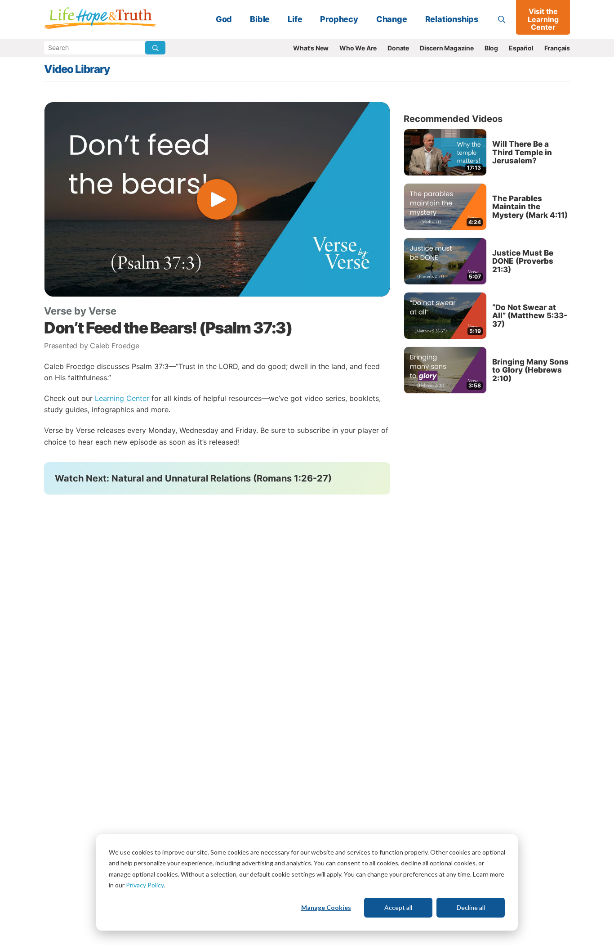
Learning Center (122, 398)
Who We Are (358, 48)
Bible (260, 19)
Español (521, 48)
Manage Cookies (326, 907)
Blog (491, 48)
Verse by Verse (80, 311)
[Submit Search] (155, 47)
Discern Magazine (447, 48)
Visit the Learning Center (543, 19)
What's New (311, 48)
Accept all (398, 907)
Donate (398, 48)
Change (391, 19)
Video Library (77, 69)
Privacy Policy (145, 885)
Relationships (451, 19)
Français (557, 48)
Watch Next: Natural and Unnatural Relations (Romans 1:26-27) (193, 478)
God (224, 19)
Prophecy (339, 19)
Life (295, 19)
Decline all (471, 907)
